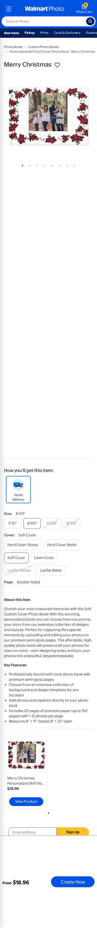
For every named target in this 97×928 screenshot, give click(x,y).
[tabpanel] (48, 116)
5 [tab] (51, 164)
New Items (11, 33)
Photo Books (13, 47)
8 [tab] (73, 164)
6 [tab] (58, 164)
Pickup (30, 33)
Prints (44, 33)
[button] (57, 65)
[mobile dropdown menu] (8, 9)
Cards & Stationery (67, 33)
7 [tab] (66, 164)
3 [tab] (36, 164)
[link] (26, 772)
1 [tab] (21, 164)
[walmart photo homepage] (44, 9)
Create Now (73, 882)
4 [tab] (43, 164)
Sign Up (72, 832)
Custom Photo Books (43, 47)
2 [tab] (28, 164)
